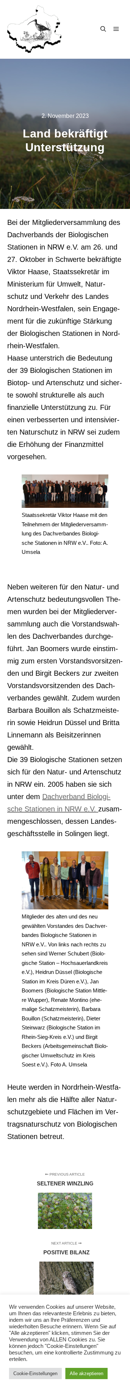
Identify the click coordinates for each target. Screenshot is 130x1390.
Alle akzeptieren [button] (86, 1373)
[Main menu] (116, 29)
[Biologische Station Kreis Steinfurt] (34, 29)
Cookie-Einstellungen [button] (35, 1373)
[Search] (103, 29)
